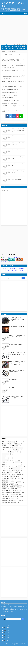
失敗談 (19, 488)
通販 (11, 494)
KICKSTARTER (5, 447)
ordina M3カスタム (6, 450)
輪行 (15, 502)
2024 (5, 627)
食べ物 (3, 490)
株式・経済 (12, 476)
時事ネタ (14, 51)
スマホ (3, 458)
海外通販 (4, 476)
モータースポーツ (16, 468)
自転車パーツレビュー (17, 486)
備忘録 (3, 498)
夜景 (3, 502)
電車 (17, 494)
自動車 (12, 488)
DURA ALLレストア (6, 445)
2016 (5, 640)
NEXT (24, 122)
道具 (9, 496)
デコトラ (15, 460)
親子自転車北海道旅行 (7, 492)
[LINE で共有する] (21, 116)
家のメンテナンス (6, 474)
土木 (3, 496)
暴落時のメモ (11, 498)
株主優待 (4, 478)
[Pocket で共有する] (17, 116)
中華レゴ (4, 494)
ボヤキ (20, 466)
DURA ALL (17, 443)
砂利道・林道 (5, 482)
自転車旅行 (4, 488)
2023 (5, 629)
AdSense (4, 441)
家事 (14, 474)
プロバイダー (12, 466)
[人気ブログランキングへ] (4, 260)
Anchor (3, 443)
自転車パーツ (5, 486)
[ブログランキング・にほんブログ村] (11, 257)
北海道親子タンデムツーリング (8, 500)
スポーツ (4, 456)
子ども (19, 482)
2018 (5, 637)
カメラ (12, 452)
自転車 (12, 484)
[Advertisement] (14, 31)
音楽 (16, 472)
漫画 (20, 500)
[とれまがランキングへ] (11, 260)
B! (14, 116)
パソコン (18, 462)
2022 (5, 630)
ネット (3, 462)
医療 (11, 472)
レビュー (4, 472)
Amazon (20, 441)
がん (19, 452)
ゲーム (15, 454)
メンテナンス (5, 468)
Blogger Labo (16, 644)
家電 (20, 474)
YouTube (16, 450)
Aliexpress (12, 441)
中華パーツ (18, 492)
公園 (12, 480)
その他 (10, 458)
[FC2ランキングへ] (6, 261)
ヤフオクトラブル (6, 470)
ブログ (3, 466)
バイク (10, 462)
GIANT (16, 445)
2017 (5, 639)
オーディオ (4, 452)
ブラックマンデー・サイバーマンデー (10, 464)
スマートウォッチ (13, 456)
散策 (12, 482)
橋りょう (12, 478)
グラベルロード (5, 454)
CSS (10, 443)
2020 (5, 634)
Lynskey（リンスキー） (17, 447)
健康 (19, 478)
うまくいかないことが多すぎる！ (13, 4)
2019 (5, 635)
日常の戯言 (16, 496)
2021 (5, 632)
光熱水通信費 (5, 480)
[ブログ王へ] (19, 260)
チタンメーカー (5, 460)
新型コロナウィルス (13, 490)
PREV (4, 122)
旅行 (9, 502)
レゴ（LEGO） (16, 470)
